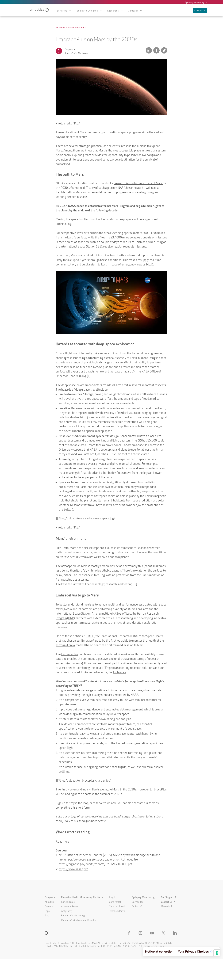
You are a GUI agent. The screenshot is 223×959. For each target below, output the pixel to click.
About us (49, 901)
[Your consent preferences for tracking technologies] (217, 953)
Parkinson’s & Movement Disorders (79, 919)
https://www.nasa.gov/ (73, 868)
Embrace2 (119, 671)
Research (61, 27)
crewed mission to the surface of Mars (138, 182)
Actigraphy (67, 910)
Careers (49, 906)
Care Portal (115, 901)
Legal (47, 910)
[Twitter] (164, 933)
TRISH (90, 635)
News (71, 27)
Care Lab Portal (117, 906)
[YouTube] (152, 933)
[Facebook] (129, 933)
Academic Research (71, 906)
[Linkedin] (175, 933)
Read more (63, 841)
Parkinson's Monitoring (73, 915)
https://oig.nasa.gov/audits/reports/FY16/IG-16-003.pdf (95, 863)
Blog (47, 915)
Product (81, 27)
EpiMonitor (137, 901)
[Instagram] (141, 933)
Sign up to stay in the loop (72, 802)
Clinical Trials (68, 901)
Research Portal (117, 910)
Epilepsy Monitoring (194, 2)
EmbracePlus (69, 653)
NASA (97, 366)
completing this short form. (73, 807)
